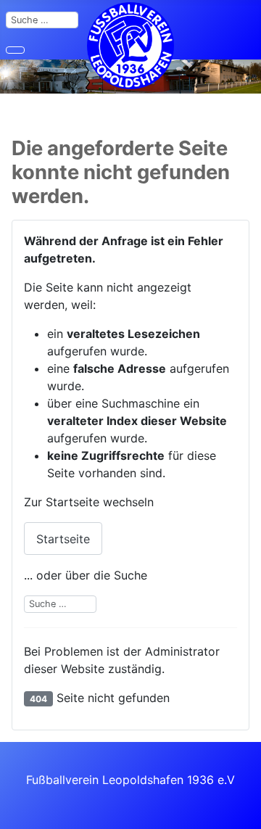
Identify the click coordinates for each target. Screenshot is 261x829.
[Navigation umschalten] (15, 50)
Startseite (63, 539)
